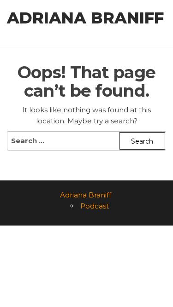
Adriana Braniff (85, 18)
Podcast (94, 206)
